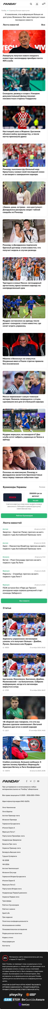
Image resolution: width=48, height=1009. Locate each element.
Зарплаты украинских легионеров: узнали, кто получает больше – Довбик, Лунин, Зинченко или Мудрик (22, 641)
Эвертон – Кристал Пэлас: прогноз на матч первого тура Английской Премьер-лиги (23, 533)
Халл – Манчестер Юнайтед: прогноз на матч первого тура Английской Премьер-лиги (24, 547)
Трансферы (6, 901)
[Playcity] (16, 995)
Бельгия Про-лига (9, 844)
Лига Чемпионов (8, 808)
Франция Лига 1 (8, 832)
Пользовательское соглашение (14, 929)
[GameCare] (24, 1005)
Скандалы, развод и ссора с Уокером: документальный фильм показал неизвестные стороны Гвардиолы (21, 96)
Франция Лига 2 (8, 885)
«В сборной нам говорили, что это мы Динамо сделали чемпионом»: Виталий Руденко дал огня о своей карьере (22, 724)
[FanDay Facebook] (27, 781)
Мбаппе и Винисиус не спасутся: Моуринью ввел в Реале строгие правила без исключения (23, 361)
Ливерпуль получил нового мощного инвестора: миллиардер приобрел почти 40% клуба (23, 58)
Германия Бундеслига (11, 824)
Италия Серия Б (8, 881)
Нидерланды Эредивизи (11, 840)
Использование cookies (11, 925)
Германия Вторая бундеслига (14, 877)
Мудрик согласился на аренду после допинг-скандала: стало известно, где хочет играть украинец (22, 323)
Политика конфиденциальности (15, 921)
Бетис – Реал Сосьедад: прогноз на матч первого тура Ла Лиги (22, 561)
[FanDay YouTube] (38, 781)
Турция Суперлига (9, 856)
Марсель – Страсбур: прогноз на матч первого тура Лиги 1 (20, 575)
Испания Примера (9, 820)
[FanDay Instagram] (34, 781)
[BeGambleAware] (33, 999)
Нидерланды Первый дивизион (14, 893)
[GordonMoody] (31, 995)
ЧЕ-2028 (5, 860)
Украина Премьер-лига (11, 848)
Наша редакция (8, 942)
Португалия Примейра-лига (13, 836)
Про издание (7, 917)
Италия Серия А (8, 828)
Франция (6, 571)
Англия (5, 529)
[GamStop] (12, 1000)
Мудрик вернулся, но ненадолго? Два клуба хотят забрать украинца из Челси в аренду (23, 437)
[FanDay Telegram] (30, 781)
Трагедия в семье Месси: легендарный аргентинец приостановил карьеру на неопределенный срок (22, 285)
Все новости (24, 601)
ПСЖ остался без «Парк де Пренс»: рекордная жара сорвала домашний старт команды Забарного (23, 590)
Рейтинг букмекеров (24, 516)
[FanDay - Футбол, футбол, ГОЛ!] (9, 4)
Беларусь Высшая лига (11, 852)
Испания (6, 557)
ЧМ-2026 (5, 864)
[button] (31, 4)
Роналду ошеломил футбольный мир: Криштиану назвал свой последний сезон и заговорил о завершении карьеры (23, 172)
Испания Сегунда (9, 873)
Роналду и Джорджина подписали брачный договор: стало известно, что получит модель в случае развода (22, 247)
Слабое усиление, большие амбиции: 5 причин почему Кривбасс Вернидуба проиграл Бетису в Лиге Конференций (22, 764)
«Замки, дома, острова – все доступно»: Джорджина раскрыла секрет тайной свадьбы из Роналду (22, 209)
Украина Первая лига (10, 897)
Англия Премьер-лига (11, 816)
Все (43, 25)
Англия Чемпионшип (10, 868)
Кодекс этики (7, 938)
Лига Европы (7, 812)
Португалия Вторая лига (12, 889)
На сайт (35, 500)
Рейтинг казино (8, 909)
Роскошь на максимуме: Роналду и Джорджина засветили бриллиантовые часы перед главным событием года (22, 475)
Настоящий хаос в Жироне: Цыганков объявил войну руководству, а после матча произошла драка (21, 134)
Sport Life (6, 913)
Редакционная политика (12, 933)
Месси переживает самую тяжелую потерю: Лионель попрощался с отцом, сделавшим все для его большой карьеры (23, 399)
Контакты (6, 946)
